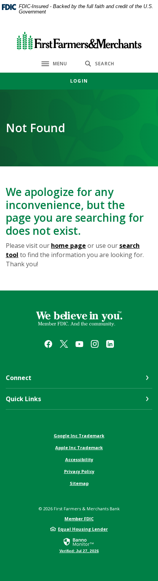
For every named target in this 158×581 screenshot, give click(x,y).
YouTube (79, 344)
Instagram (95, 344)
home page (68, 245)
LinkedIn (110, 344)
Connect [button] (18, 378)
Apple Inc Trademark (79, 447)
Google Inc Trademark (79, 435)
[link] (79, 545)
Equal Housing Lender (83, 529)
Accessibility (79, 459)
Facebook (48, 344)
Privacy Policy (79, 471)
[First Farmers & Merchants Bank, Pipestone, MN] (79, 39)
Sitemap (79, 483)
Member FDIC (79, 518)
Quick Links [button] (23, 399)
